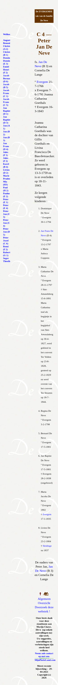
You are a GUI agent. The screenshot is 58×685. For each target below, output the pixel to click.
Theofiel (7, 261)
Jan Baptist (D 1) (6, 111)
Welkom (7, 34)
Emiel (6, 66)
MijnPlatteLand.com (45, 660)
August (6, 40)
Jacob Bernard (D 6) (7, 78)
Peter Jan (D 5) (6, 232)
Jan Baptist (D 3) (6, 120)
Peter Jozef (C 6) (6, 240)
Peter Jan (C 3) (6, 214)
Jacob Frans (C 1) (6, 93)
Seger (6, 258)
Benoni (6, 43)
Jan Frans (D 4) (6, 146)
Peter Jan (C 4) (6, 223)
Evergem (42, 81)
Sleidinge (47, 546)
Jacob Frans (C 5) (6, 102)
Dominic (7, 58)
